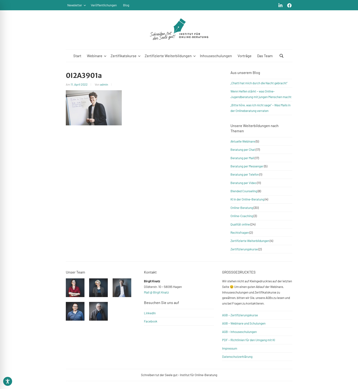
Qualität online (240, 224)
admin (104, 84)
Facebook (150, 321)
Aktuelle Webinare (242, 141)
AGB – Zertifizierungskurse (240, 315)
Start (77, 55)
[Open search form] (282, 56)
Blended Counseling (243, 191)
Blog (126, 5)
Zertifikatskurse (123, 55)
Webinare (94, 55)
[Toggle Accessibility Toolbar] (7, 381)
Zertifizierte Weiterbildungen (168, 55)
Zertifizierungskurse (244, 249)
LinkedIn (150, 313)
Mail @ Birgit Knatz (156, 292)
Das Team (265, 55)
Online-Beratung (241, 207)
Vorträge (245, 55)
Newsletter (74, 5)
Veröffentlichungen (104, 5)
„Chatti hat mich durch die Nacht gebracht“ (259, 83)
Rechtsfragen (239, 232)
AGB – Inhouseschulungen (239, 332)
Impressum (229, 348)
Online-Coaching (241, 216)
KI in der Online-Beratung (247, 199)
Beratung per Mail (242, 158)
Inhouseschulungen (216, 55)
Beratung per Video (243, 183)
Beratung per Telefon (244, 174)
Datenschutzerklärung (237, 356)
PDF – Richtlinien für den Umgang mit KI (248, 340)
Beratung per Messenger (246, 166)
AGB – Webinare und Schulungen (244, 323)
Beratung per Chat (242, 149)
